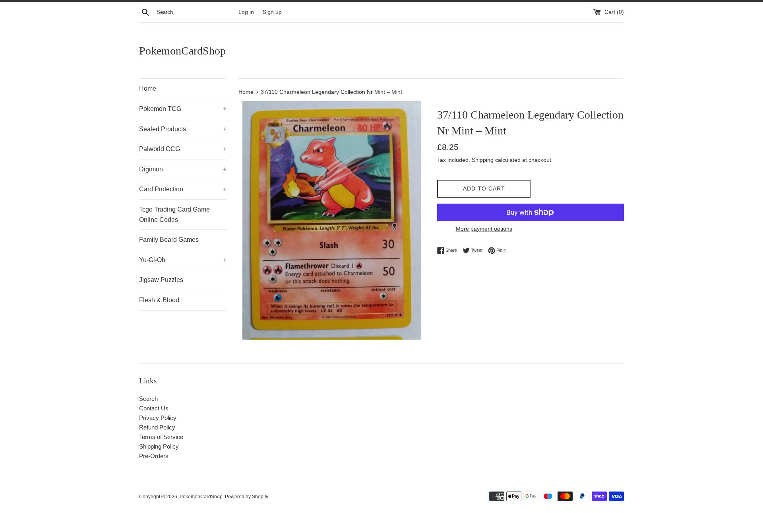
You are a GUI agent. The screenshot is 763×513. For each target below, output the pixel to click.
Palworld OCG (183, 149)
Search (148, 398)
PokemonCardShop (182, 51)
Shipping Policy (159, 446)
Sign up (272, 12)
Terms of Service (161, 436)
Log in (246, 12)
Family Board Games (169, 239)
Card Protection (183, 189)
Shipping (483, 160)
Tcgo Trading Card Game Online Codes (174, 214)
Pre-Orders (153, 456)
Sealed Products (183, 129)
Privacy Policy (157, 417)
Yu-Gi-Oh (183, 259)
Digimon (183, 169)
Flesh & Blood (159, 300)
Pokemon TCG (183, 108)
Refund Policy (157, 427)
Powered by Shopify (246, 496)
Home (147, 88)
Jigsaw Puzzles (161, 279)
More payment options (484, 228)
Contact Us (153, 408)
